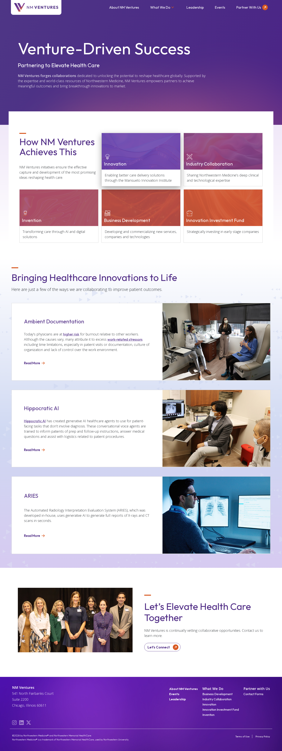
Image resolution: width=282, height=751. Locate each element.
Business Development (217, 694)
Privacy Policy (263, 736)
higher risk (71, 334)
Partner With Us (248, 7)
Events (220, 7)
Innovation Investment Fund (220, 709)
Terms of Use (242, 736)
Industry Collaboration (217, 699)
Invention (208, 715)
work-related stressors (125, 339)
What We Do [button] (160, 7)
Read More (32, 363)
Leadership (195, 7)
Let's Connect (159, 647)
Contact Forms (253, 694)
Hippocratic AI (35, 421)
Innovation (209, 704)
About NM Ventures (124, 7)
